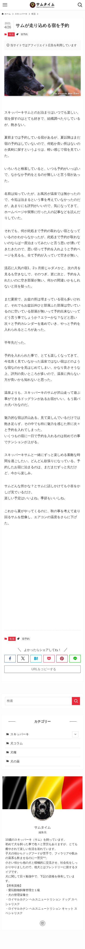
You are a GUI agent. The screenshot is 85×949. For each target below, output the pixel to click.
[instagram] (42, 923)
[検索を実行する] (76, 701)
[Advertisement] (42, 582)
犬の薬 (15, 761)
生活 (11, 34)
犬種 (13, 752)
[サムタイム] (42, 5)
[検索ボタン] (80, 5)
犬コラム (16, 743)
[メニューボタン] (5, 5)
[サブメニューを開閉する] (75, 734)
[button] (10, 658)
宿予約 (24, 34)
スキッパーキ (19, 734)
